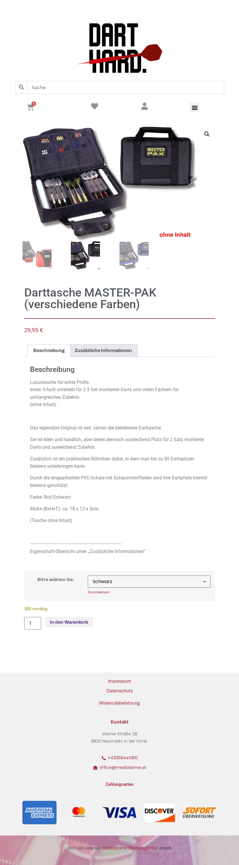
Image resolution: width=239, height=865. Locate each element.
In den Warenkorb (69, 622)
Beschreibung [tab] (49, 350)
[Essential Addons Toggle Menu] (218, 10)
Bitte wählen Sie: (55, 580)
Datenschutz (119, 690)
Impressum (119, 681)
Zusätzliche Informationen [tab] (103, 350)
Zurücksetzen (99, 592)
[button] (194, 107)
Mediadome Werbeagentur (130, 847)
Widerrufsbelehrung (119, 703)
